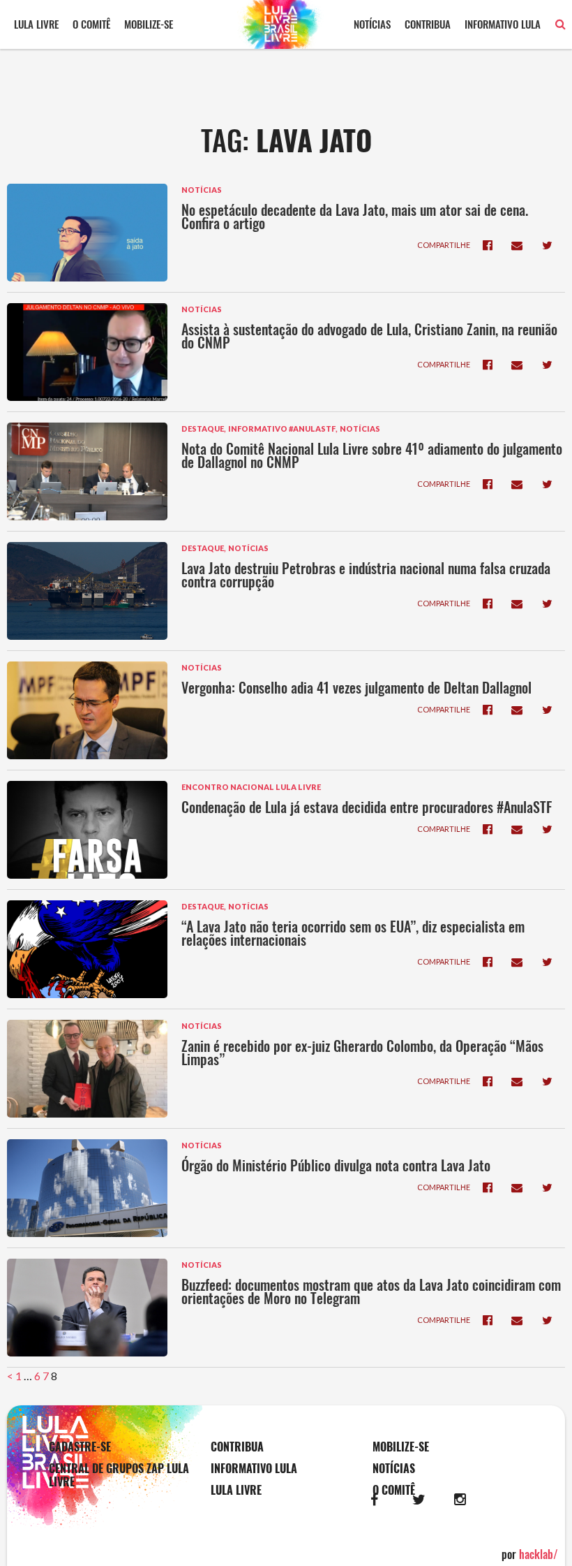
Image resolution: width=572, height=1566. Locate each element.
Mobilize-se (148, 23)
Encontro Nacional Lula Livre (251, 786)
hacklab (538, 1554)
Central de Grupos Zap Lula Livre (119, 1475)
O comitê (91, 23)
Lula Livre (36, 23)
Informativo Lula (503, 23)
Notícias (372, 23)
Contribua (428, 23)
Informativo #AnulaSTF (282, 428)
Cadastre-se (80, 1447)
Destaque (202, 428)
